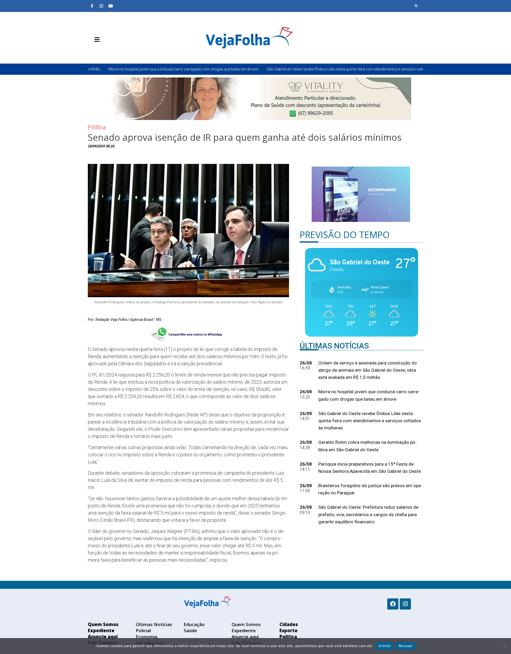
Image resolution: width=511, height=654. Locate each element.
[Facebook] (392, 604)
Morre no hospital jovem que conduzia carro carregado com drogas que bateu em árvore (135, 69)
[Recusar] (504, 646)
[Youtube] (110, 6)
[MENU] (96, 40)
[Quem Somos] (92, 52)
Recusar (406, 646)
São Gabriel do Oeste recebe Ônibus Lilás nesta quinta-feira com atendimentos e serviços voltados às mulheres (311, 69)
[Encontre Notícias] (416, 6)
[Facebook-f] (92, 6)
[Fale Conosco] (116, 52)
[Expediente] (100, 52)
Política (97, 127)
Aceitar (384, 646)
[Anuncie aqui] (108, 52)
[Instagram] (101, 6)
